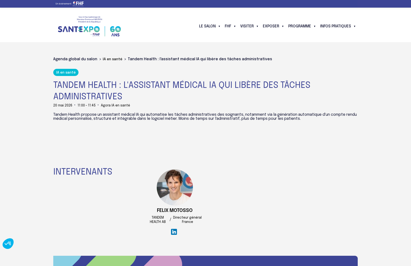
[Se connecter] (350, 4)
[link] (71, 4)
